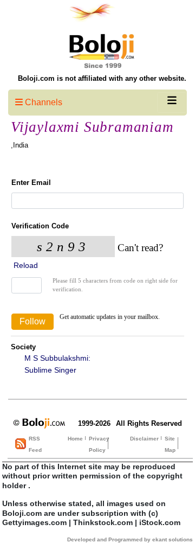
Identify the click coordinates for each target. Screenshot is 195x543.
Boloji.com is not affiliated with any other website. (102, 78)
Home (75, 439)
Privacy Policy (99, 444)
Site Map (170, 444)
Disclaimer (144, 439)
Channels (42, 102)
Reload (24, 265)
